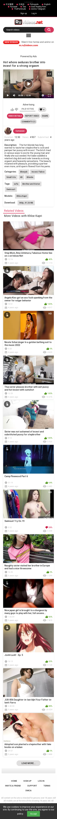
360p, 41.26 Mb (26, 203)
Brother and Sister (31, 184)
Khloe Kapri (22, 196)
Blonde (30, 177)
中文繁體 (9, 4)
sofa (16, 184)
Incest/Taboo (38, 172)
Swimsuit (10, 189)
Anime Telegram (38, 9)
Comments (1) (28, 122)
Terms (46, 786)
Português (34, 4)
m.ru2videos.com (28, 45)
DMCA (28, 790)
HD (21, 177)
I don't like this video (16, 109)
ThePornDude (20, 9)
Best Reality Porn (38, 7)
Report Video (32, 116)
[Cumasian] (8, 131)
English (47, 4)
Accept (33, 814)
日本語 (21, 4)
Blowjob (24, 172)
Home (14, 781)
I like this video (12, 109)
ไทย (24, 7)
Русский (13, 7)
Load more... (29, 763)
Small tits (11, 177)
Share (45, 116)
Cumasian (20, 131)
